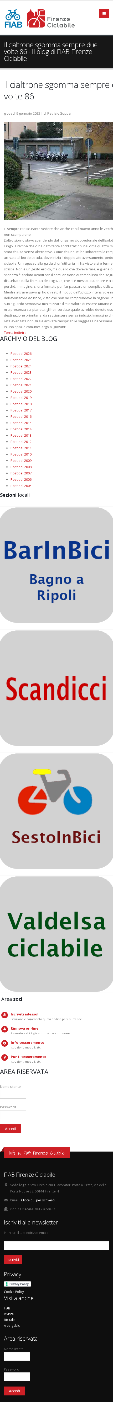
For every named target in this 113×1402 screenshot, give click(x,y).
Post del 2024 (21, 366)
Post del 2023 (21, 372)
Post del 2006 (21, 479)
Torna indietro (15, 332)
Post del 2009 (21, 460)
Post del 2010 (21, 454)
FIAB (7, 1308)
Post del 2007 (21, 473)
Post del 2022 (21, 378)
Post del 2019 (21, 397)
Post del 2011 (21, 448)
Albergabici (12, 1325)
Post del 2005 (21, 485)
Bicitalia (10, 1320)
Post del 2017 (21, 410)
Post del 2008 (21, 466)
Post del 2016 (21, 416)
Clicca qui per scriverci (38, 1200)
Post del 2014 (21, 429)
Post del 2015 (21, 422)
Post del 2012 (21, 441)
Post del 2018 (21, 404)
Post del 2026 (21, 353)
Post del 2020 (21, 391)
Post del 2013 (21, 435)
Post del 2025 (21, 359)
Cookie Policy (14, 1291)
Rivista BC (11, 1314)
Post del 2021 (21, 385)
